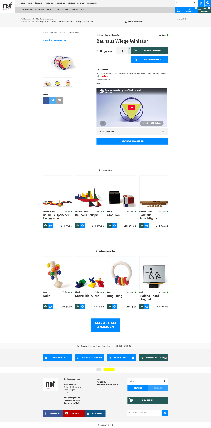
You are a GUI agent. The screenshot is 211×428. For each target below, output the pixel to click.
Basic (49, 10)
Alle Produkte (27, 10)
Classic (57, 10)
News (30, 3)
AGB (82, 10)
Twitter (52, 100)
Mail (59, 100)
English (158, 388)
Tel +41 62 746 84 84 (72, 400)
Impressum (101, 382)
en (201, 4)
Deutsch (138, 388)
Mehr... (105, 76)
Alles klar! (180, 19)
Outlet (75, 10)
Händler (71, 3)
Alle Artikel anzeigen (105, 325)
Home (23, 3)
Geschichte (60, 3)
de (201, 2)
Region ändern (135, 22)
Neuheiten (39, 10)
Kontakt (81, 3)
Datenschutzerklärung (107, 385)
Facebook (46, 100)
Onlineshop (148, 400)
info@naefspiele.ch (72, 398)
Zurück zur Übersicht (55, 40)
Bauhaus (66, 10)
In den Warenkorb (45, 225)
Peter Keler (107, 131)
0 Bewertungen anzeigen (132, 141)
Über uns (38, 3)
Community (92, 3)
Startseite (47, 32)
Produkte (49, 3)
